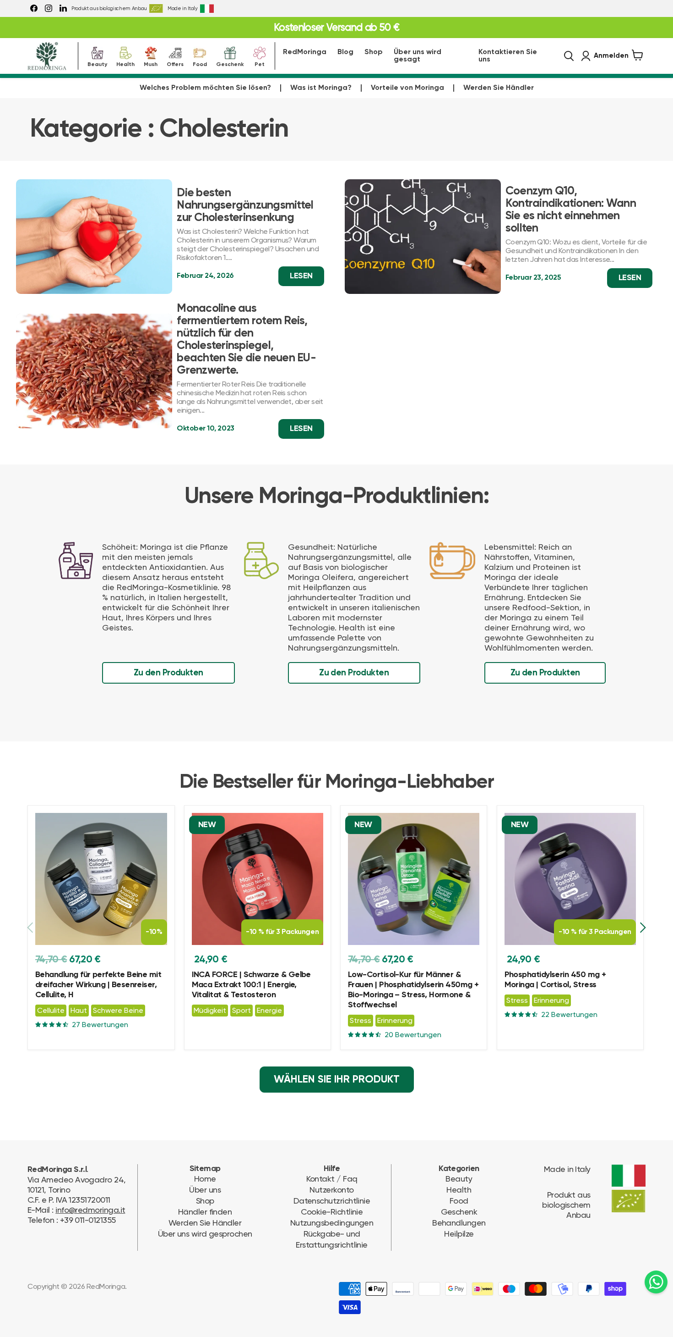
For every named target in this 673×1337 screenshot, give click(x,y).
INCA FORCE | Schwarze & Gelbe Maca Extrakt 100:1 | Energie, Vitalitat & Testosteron (251, 985)
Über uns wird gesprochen (205, 1233)
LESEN (301, 276)
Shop (373, 52)
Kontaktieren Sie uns (507, 56)
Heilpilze (458, 1233)
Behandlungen (459, 1222)
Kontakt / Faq (332, 1178)
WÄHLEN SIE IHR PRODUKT (337, 1079)
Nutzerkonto (331, 1189)
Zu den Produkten (168, 672)
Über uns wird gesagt (417, 56)
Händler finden (205, 1211)
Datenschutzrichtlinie (331, 1200)
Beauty (97, 63)
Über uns (205, 1189)
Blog (345, 52)
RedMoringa (304, 52)
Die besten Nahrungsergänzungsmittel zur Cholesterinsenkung (245, 206)
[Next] (642, 928)
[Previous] (31, 928)
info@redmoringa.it (90, 1210)
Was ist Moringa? (321, 88)
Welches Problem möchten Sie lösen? (205, 88)
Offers (175, 63)
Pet (260, 63)
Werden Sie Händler (498, 88)
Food (200, 63)
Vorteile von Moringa (407, 88)
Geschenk (230, 63)
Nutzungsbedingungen (332, 1222)
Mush (150, 63)
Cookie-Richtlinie (332, 1211)
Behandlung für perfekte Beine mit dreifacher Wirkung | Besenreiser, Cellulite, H (98, 985)
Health (125, 63)
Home (205, 1178)
